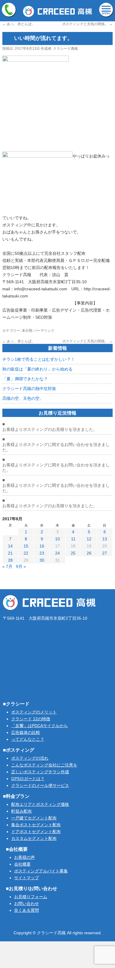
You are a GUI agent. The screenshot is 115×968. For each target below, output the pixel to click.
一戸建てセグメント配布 (34, 818)
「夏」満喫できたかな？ (25, 378)
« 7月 (7, 566)
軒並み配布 (21, 811)
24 (57, 553)
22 (26, 553)
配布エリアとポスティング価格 (40, 804)
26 (89, 553)
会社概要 (22, 864)
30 (42, 560)
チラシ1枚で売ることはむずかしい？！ (38, 359)
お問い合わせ (26, 903)
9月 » (21, 566)
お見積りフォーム (30, 896)
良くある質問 (26, 910)
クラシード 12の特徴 (30, 718)
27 (104, 553)
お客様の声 (24, 857)
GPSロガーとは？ (28, 778)
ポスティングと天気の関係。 (87, 24)
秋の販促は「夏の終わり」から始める (37, 369)
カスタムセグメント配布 (34, 838)
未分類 (27, 330)
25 (73, 553)
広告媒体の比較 (25, 732)
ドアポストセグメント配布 (36, 831)
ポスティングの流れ (29, 758)
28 (10, 560)
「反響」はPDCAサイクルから (39, 725)
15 (26, 546)
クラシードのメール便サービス (40, 785)
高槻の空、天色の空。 (23, 398)
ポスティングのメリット (34, 712)
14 (10, 546)
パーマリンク (44, 330)
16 (42, 546)
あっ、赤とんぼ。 (18, 24)
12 (89, 539)
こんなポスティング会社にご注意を (44, 765)
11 (73, 539)
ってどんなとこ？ (27, 739)
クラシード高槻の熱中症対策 (29, 388)
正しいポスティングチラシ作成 (40, 771)
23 (42, 553)
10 (57, 539)
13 (104, 539)
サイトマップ (26, 877)
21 (10, 553)
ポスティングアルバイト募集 (41, 871)
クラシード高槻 (65, 48)
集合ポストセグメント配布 (36, 824)
